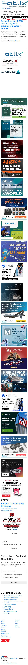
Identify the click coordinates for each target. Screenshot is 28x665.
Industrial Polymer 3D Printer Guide (13, 601)
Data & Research (7, 11)
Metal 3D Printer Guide (10, 599)
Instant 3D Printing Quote (17, 14)
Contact (17, 627)
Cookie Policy (13, 663)
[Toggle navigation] (4, 18)
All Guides (6, 613)
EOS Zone (6, 602)
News (2, 620)
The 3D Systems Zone (10, 604)
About (2, 621)
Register (9, 8)
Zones (16, 621)
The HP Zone (7, 606)
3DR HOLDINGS (14, 658)
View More (14, 533)
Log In (4, 8)
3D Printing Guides (11, 592)
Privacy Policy (5, 663)
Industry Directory (6, 636)
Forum (16, 623)
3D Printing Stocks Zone (10, 611)
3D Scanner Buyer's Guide (11, 597)
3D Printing (4, 635)
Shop (16, 625)
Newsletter (4, 625)
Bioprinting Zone (8, 608)
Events (3, 623)
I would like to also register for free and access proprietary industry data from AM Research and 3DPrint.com (13, 576)
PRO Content (17, 11)
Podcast (17, 620)
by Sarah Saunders (15, 41)
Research (3, 627)
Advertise (5, 14)
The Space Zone (8, 609)
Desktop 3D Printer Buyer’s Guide (13, 596)
